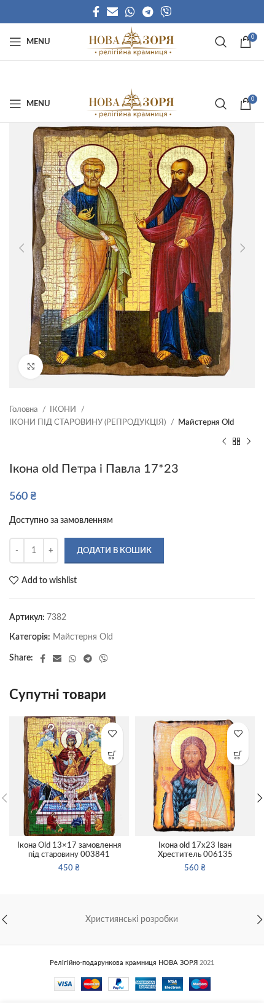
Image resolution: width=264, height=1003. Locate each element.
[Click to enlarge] (30, 366)
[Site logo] (131, 41)
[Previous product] (224, 442)
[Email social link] (112, 11)
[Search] (221, 41)
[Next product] (249, 442)
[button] (112, 754)
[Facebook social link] (96, 11)
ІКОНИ (64, 409)
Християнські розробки (131, 919)
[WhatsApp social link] (130, 11)
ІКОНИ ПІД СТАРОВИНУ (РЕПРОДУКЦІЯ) (88, 422)
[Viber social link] (166, 11)
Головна (24, 409)
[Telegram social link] (148, 11)
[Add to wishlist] (112, 733)
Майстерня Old (206, 422)
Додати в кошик (114, 551)
